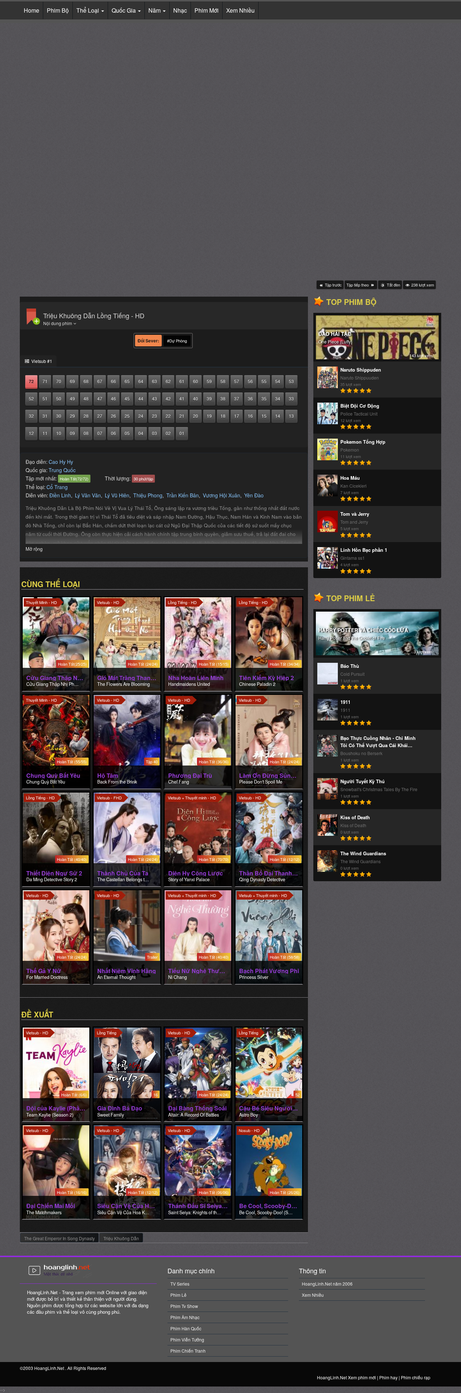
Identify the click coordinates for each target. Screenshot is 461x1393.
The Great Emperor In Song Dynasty (59, 1238)
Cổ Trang (57, 487)
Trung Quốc (62, 470)
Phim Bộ (58, 10)
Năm (155, 10)
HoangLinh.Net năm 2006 (327, 1284)
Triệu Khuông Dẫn (121, 1238)
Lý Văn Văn (88, 495)
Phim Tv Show (184, 1306)
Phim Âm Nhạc (185, 1317)
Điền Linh (60, 495)
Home (31, 10)
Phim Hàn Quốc (185, 1328)
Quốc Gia (124, 10)
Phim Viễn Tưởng (187, 1339)
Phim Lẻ (178, 1295)
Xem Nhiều (240, 10)
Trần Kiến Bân (182, 495)
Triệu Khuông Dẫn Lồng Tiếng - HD (93, 315)
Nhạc (180, 10)
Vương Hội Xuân (221, 495)
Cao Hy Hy (61, 461)
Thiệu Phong (147, 495)
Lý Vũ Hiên (117, 495)
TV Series (179, 1284)
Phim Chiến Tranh (188, 1351)
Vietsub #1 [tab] (41, 361)
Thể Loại (88, 10)
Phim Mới (206, 10)
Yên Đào (254, 495)
